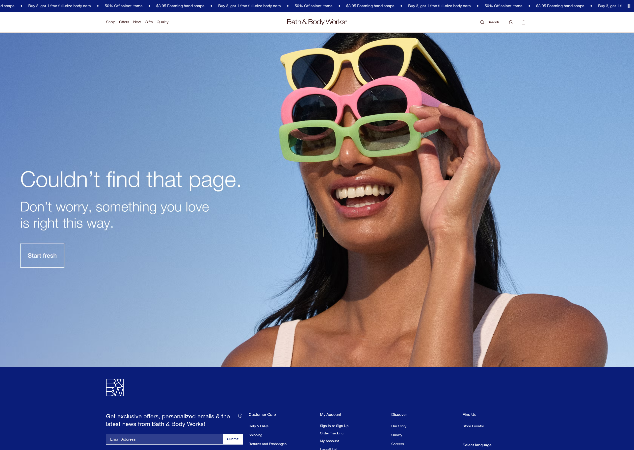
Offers (124, 22)
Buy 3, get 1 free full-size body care (207, 5)
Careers (397, 444)
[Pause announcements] (629, 6)
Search (493, 22)
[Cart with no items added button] (523, 22)
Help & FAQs (258, 426)
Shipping (255, 435)
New (137, 22)
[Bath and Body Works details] (240, 415)
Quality (162, 22)
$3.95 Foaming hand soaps (138, 5)
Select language (477, 445)
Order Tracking (331, 433)
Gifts (149, 22)
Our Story (398, 426)
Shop (110, 22)
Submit (232, 439)
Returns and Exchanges (268, 444)
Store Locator (473, 426)
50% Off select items (81, 5)
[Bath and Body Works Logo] (317, 22)
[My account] (510, 22)
